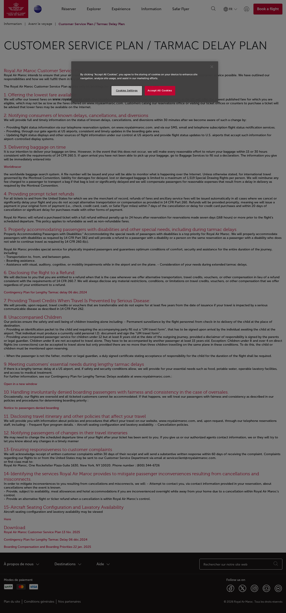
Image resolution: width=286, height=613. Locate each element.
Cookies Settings (127, 90)
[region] (144, 81)
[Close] (212, 67)
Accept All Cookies (160, 90)
